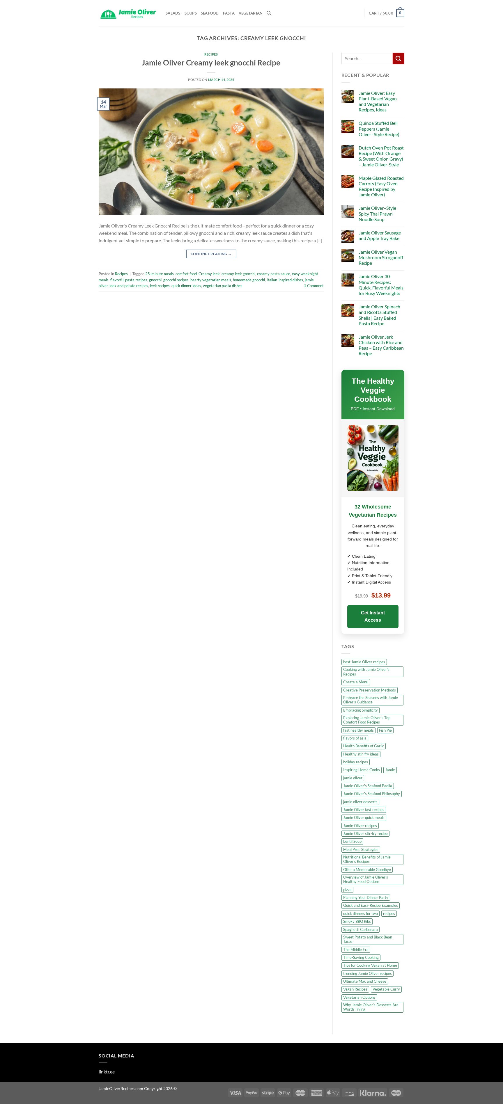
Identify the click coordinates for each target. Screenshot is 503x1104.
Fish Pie (385, 730)
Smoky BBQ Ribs (357, 921)
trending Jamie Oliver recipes (367, 973)
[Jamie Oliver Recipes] (128, 13)
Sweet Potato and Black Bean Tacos (367, 939)
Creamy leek (209, 273)
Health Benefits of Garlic (363, 746)
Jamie (390, 769)
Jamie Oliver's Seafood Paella (367, 785)
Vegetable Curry (386, 989)
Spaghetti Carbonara (360, 929)
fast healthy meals (358, 730)
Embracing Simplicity (360, 710)
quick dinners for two (360, 913)
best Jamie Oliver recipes (364, 661)
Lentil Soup (352, 841)
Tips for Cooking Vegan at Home (370, 965)
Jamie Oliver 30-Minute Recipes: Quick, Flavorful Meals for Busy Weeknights (381, 284)
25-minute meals (159, 273)
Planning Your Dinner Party (365, 897)
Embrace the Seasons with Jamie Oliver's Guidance (370, 699)
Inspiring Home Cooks (361, 769)
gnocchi (155, 280)
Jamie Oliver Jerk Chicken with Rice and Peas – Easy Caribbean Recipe (381, 345)
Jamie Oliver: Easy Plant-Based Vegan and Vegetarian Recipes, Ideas (378, 101)
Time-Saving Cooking (361, 957)
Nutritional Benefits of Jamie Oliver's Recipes (367, 859)
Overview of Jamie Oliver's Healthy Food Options (365, 879)
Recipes (211, 54)
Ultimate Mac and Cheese (364, 981)
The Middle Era (356, 949)
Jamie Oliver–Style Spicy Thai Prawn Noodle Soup (377, 213)
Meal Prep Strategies (360, 849)
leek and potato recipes (128, 285)
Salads (173, 13)
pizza (347, 889)
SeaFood (210, 13)
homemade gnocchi (249, 280)
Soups (191, 13)
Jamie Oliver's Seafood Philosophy (371, 793)
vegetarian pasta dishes (222, 285)
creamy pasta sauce (273, 273)
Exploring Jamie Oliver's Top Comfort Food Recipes (366, 719)
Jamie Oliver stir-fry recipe (365, 833)
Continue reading (211, 254)
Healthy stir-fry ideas (361, 754)
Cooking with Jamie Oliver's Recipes (366, 671)
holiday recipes (355, 762)
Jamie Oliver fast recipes (363, 809)
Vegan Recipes (355, 989)
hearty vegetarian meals (210, 280)
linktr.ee (107, 1071)
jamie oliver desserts (360, 801)
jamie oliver (352, 778)
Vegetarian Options (359, 997)
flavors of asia (354, 738)
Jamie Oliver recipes (360, 825)
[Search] (269, 13)
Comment (314, 285)
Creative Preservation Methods (369, 690)
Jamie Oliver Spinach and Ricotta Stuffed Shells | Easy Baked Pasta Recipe (379, 315)
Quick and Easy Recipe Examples (370, 905)
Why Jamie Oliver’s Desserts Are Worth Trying (370, 1006)
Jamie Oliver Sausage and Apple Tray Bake (380, 235)
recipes (389, 913)
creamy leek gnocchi (238, 273)
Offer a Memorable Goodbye (367, 869)
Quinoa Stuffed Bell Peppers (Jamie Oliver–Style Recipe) (379, 128)
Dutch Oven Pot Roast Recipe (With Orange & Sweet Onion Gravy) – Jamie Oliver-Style (381, 156)
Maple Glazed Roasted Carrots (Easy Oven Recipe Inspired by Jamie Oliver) (381, 186)
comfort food (186, 273)
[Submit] (398, 58)
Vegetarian (251, 13)
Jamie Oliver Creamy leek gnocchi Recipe (211, 62)
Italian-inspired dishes (285, 280)
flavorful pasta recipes (128, 280)
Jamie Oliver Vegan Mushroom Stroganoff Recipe (381, 257)
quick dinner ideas (186, 285)
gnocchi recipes (176, 280)
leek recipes (160, 285)
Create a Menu (355, 682)
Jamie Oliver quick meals (364, 817)
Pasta (229, 13)
